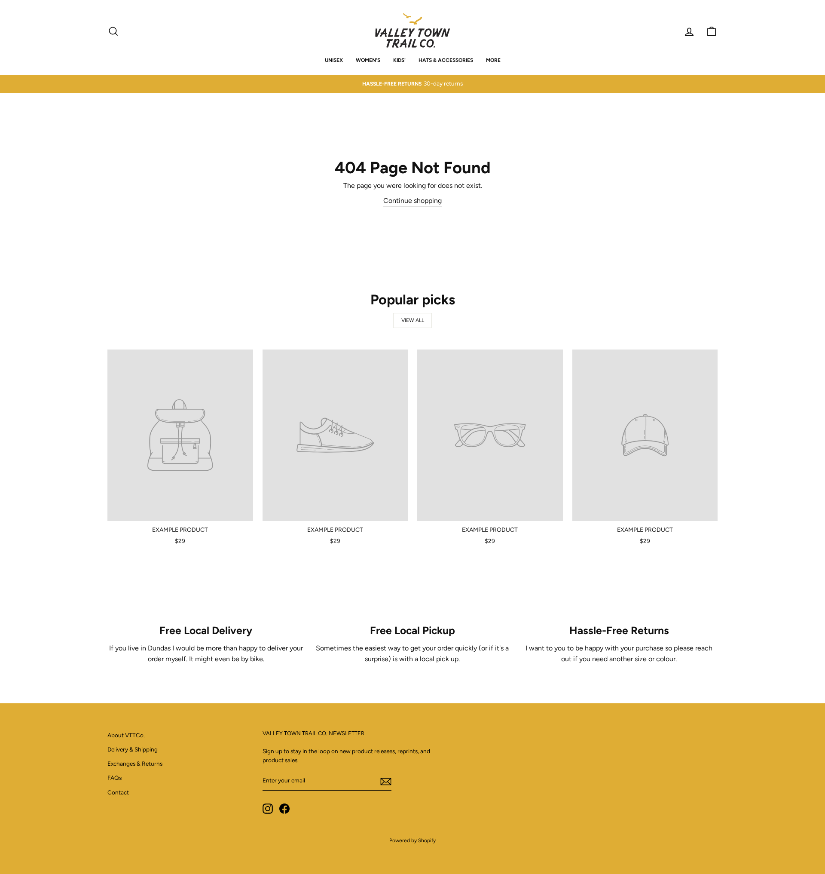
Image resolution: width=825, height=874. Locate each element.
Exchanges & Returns (134, 763)
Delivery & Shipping (132, 749)
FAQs (114, 777)
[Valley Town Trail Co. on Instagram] (268, 808)
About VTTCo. (126, 735)
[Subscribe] (385, 781)
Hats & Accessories (446, 60)
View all (412, 320)
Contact (118, 792)
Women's (368, 60)
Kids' (399, 60)
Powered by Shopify (412, 840)
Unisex (334, 60)
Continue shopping (412, 200)
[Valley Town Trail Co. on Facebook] (284, 808)
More (493, 60)
